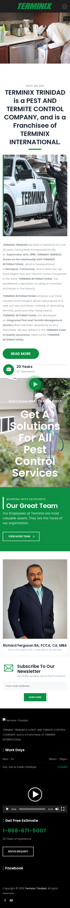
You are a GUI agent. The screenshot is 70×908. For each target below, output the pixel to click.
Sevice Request (18, 851)
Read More (21, 353)
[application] (35, 794)
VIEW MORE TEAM (19, 536)
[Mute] (57, 809)
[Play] (7, 809)
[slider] (32, 809)
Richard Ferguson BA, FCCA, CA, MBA (35, 645)
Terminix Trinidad (35, 888)
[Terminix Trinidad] (35, 6)
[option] (35, 609)
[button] (35, 794)
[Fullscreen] (62, 809)
